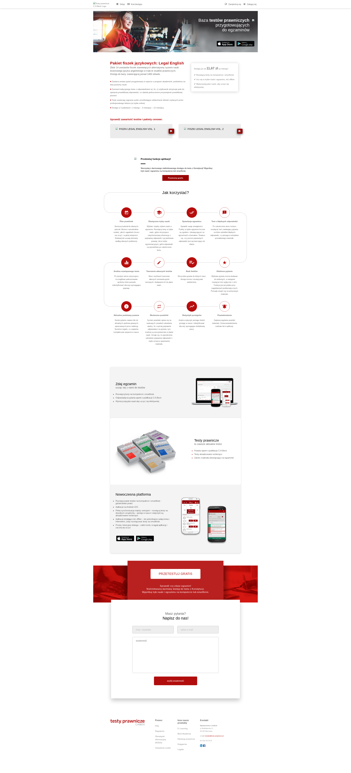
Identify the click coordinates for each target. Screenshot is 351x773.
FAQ (157, 726)
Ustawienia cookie (163, 748)
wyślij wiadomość (175, 681)
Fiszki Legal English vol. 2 (206, 129)
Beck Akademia (184, 734)
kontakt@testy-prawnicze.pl (214, 736)
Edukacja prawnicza (186, 739)
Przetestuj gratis (175, 178)
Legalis (181, 749)
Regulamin (159, 731)
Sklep (122, 4)
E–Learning (183, 729)
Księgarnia (182, 744)
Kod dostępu (136, 4)
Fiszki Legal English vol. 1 (137, 129)
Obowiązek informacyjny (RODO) (160, 739)
